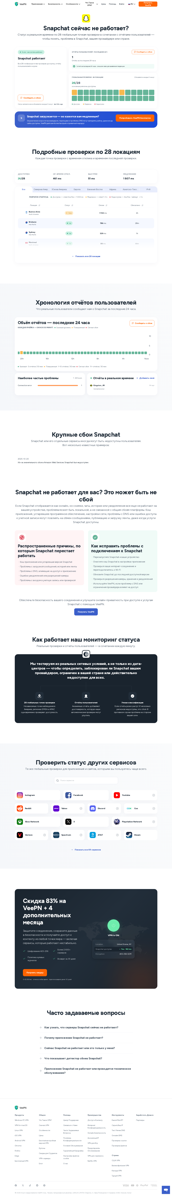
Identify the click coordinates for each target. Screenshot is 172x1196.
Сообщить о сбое (32, 98)
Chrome (18, 1146)
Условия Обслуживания (73, 1146)
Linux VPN (19, 1130)
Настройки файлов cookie (71, 1157)
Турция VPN (116, 1176)
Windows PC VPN (22, 1120)
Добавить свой (146, 378)
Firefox (17, 1151)
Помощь (112, 4)
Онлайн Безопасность (97, 1133)
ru (132, 4)
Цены (103, 4)
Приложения (37, 4)
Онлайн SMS (117, 1135)
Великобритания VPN (120, 1166)
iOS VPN (18, 1135)
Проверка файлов (119, 1146)
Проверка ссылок (119, 1141)
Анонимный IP (93, 1138)
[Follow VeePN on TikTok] (30, 1185)
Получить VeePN (148, 4)
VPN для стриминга (95, 1156)
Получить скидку (35, 972)
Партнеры (140, 1120)
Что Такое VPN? (89, 4)
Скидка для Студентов (48, 1153)
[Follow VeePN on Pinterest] (44, 1185)
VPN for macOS (21, 1125)
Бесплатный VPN (21, 1161)
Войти (121, 4)
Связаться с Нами (70, 1125)
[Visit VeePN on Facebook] (16, 1185)
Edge (17, 1156)
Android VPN (20, 1141)
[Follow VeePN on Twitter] (23, 1185)
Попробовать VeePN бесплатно (135, 118)
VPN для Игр (93, 1143)
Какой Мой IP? (117, 1120)
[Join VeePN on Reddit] (37, 1185)
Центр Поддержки (71, 1120)
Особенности (72, 4)
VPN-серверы (44, 1158)
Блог (41, 1163)
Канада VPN (117, 1171)
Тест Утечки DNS (118, 1130)
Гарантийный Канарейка (73, 1151)
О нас (65, 1163)
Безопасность (54, 4)
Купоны (42, 1148)
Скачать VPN (44, 1125)
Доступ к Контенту (95, 1120)
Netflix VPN (92, 1161)
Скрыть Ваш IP (117, 1125)
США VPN (116, 1160)
